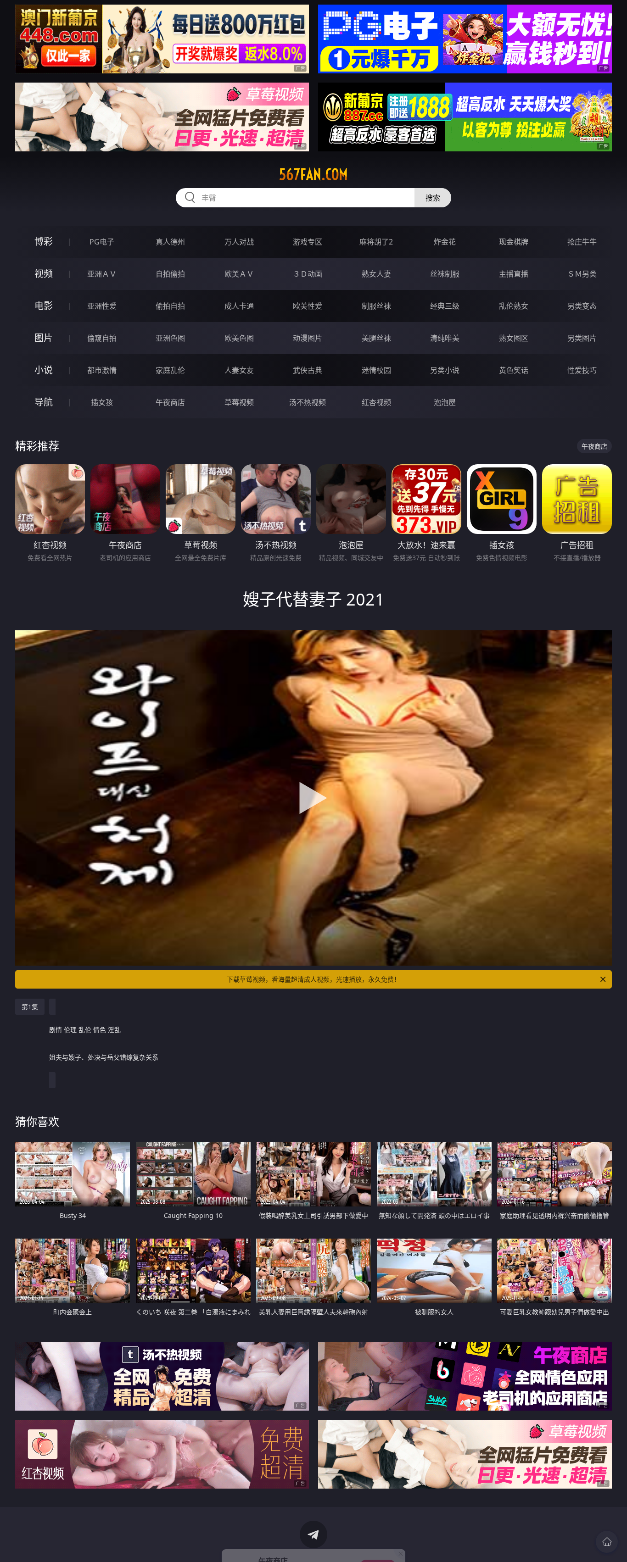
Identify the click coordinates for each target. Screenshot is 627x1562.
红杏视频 (376, 402)
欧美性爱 (307, 306)
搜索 (432, 198)
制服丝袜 (376, 306)
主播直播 (513, 274)
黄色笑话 (513, 370)
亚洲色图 (170, 338)
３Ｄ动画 (307, 274)
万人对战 (239, 242)
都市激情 (102, 370)
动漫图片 (307, 338)
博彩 (43, 241)
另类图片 (582, 338)
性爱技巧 (582, 370)
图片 (43, 338)
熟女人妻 (376, 274)
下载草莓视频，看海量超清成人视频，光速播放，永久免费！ (313, 979)
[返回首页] (607, 1542)
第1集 (30, 1006)
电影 (43, 306)
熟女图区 (513, 338)
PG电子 (102, 242)
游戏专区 (307, 242)
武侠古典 (307, 370)
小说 (43, 370)
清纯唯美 (444, 338)
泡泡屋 (445, 402)
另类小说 (444, 370)
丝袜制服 (444, 274)
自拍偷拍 (170, 274)
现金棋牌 (513, 242)
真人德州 (170, 242)
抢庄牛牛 (582, 242)
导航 (43, 402)
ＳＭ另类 (582, 274)
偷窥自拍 (102, 338)
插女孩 (102, 402)
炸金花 (445, 242)
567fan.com (313, 174)
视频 (43, 273)
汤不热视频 (307, 402)
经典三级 (444, 306)
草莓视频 (239, 402)
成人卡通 (239, 306)
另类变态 (582, 306)
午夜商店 (170, 402)
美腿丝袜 (376, 338)
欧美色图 (239, 338)
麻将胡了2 (376, 242)
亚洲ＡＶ (102, 274)
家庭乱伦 (170, 370)
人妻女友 (239, 370)
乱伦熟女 (513, 306)
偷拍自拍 (170, 306)
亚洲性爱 (102, 306)
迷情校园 (376, 370)
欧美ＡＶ (239, 274)
